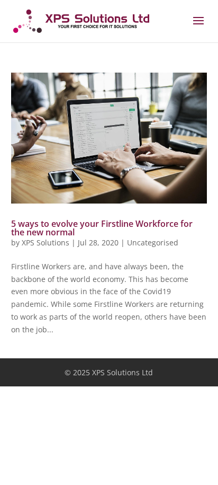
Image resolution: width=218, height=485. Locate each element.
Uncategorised (152, 242)
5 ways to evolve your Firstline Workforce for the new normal (102, 228)
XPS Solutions (45, 242)
